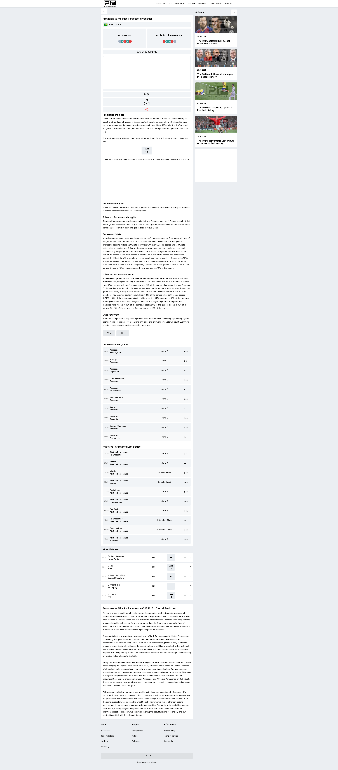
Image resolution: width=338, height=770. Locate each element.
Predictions (161, 4)
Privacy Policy (169, 731)
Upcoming (202, 4)
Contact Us (168, 741)
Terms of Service (171, 736)
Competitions (216, 4)
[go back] (104, 11)
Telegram (136, 741)
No (122, 333)
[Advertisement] (147, 72)
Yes (109, 333)
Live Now (191, 4)
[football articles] (234, 12)
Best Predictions (177, 4)
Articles (229, 4)
